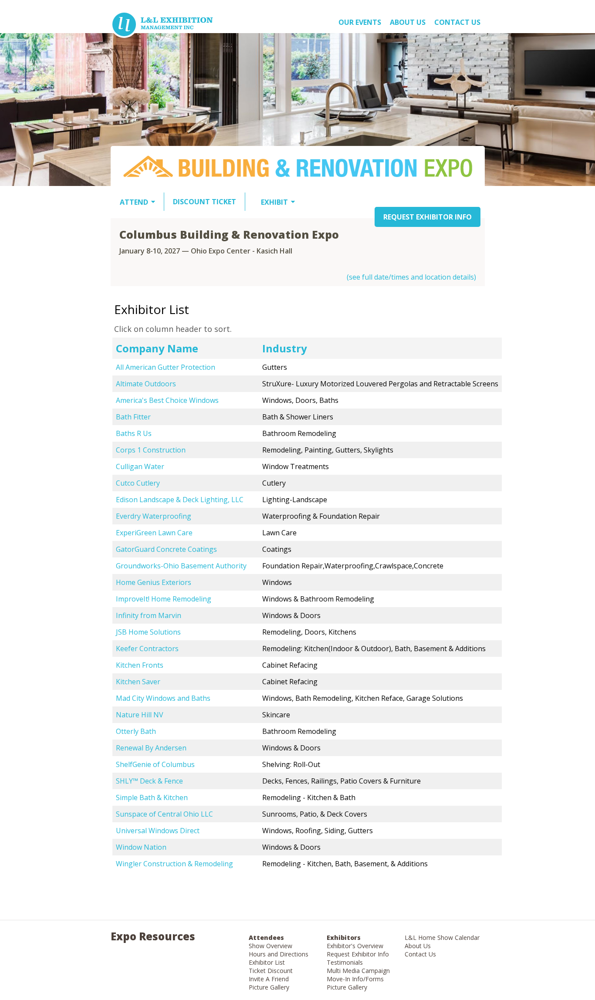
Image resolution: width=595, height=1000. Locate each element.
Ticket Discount (271, 970)
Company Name (157, 348)
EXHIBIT (274, 202)
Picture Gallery (269, 987)
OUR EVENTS (359, 22)
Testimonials (345, 962)
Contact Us (457, 22)
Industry (284, 348)
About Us (418, 946)
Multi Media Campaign (358, 970)
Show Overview (270, 946)
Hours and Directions (278, 954)
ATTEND (134, 202)
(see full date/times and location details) (411, 277)
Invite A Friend (269, 979)
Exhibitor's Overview (355, 946)
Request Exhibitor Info (358, 954)
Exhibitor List (267, 962)
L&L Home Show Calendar (442, 937)
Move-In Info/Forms (355, 979)
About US (408, 22)
